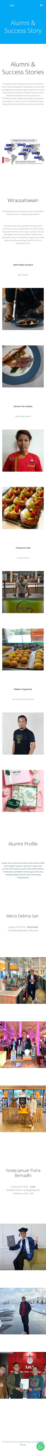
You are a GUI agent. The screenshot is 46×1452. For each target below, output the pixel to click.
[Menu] (41, 5)
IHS (12, 5)
